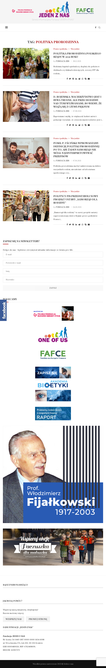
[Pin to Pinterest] (73, 78)
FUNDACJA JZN (62, 61)
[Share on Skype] (85, 78)
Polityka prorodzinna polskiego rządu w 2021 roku (77, 55)
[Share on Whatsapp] (82, 78)
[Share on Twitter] (70, 78)
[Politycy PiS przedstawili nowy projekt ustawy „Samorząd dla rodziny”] (26, 205)
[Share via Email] (89, 78)
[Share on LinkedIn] (76, 78)
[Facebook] (95, 27)
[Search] (99, 27)
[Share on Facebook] (67, 78)
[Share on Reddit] (79, 78)
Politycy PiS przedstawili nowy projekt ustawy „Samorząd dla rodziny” (75, 199)
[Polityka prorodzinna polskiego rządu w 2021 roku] (26, 63)
